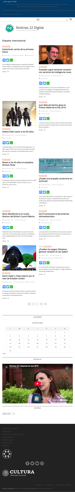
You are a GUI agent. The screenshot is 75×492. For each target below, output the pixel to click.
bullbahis (11, 10)
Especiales (68, 484)
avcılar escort (31, 4)
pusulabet (55, 10)
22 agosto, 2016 (7, 282)
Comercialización (7, 442)
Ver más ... (7, 72)
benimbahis (5, 10)
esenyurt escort (22, 4)
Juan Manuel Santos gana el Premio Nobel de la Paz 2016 (52, 106)
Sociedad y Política (58, 258)
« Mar (4, 353)
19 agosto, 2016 (44, 255)
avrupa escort (54, 6)
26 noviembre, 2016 (8, 135)
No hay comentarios (18, 55)
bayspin (22, 10)
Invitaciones (5, 445)
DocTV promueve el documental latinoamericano (54, 215)
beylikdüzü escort (11, 4)
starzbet (17, 10)
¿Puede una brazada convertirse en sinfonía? (55, 179)
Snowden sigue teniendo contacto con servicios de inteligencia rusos (55, 70)
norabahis (68, 10)
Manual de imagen (7, 440)
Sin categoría (6, 46)
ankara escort (6, 14)
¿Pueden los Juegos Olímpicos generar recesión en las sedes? (53, 250)
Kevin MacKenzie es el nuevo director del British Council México (18, 215)
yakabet (41, 10)
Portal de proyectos (8, 437)
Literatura (50, 258)
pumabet (36, 10)
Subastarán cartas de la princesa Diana (18, 50)
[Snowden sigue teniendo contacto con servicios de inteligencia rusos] (56, 54)
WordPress (32, 488)
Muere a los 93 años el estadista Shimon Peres (17, 163)
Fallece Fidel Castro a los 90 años (18, 131)
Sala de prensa (6, 431)
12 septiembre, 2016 (45, 184)
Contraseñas (49, 485)
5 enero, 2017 (7, 55)
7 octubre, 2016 (44, 111)
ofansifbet (61, 10)
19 (41, 304)
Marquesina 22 (39, 485)
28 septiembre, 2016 (8, 168)
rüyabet (26, 10)
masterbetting (48, 10)
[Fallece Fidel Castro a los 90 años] (19, 113)
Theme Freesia (25, 488)
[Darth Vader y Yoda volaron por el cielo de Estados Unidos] (19, 258)
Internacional (30, 55)
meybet (31, 10)
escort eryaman (15, 14)
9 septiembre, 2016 (8, 220)
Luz (51, 222)
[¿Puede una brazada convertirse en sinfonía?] (56, 165)
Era (41, 113)
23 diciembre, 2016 (45, 75)
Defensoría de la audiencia (9, 428)
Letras (41, 246)
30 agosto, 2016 (44, 220)
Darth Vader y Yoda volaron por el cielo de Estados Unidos (18, 277)
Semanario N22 (59, 485)
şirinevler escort (45, 6)
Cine (42, 222)
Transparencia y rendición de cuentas (13, 434)
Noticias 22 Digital (30, 28)
